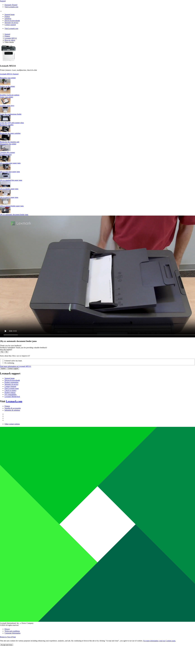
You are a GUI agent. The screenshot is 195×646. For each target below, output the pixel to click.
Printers (7, 36)
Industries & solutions (12, 410)
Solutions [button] (8, 19)
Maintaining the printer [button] (8, 144)
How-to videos (10, 40)
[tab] (97, 78)
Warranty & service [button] (11, 23)
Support (7, 34)
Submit (3, 368)
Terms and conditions (12, 631)
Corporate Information (12, 633)
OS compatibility (11, 394)
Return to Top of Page (8, 637)
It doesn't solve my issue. (13, 361)
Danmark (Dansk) (11, 5)
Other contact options (12, 424)
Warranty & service (11, 384)
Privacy (7, 629)
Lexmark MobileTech (12, 397)
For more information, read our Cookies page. (159, 641)
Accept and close (6, 645)
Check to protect (10, 390)
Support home (10, 378)
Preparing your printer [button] (8, 78)
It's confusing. (9, 363)
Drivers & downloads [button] (12, 21)
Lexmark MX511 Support (9, 74)
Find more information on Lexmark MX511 (15, 366)
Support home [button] (10, 14)
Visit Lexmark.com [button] (11, 7)
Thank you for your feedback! (10, 346)
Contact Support (10, 386)
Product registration (11, 382)
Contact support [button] (10, 25)
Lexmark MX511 (11, 38)
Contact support (13, 368)
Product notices (10, 392)
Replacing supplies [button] (6, 125)
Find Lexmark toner (12, 388)
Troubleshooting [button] (6, 154)
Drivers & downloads (12, 380)
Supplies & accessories (13, 408)
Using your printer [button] (6, 97)
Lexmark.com (14, 401)
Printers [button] (7, 16)
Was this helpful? (6, 350)
